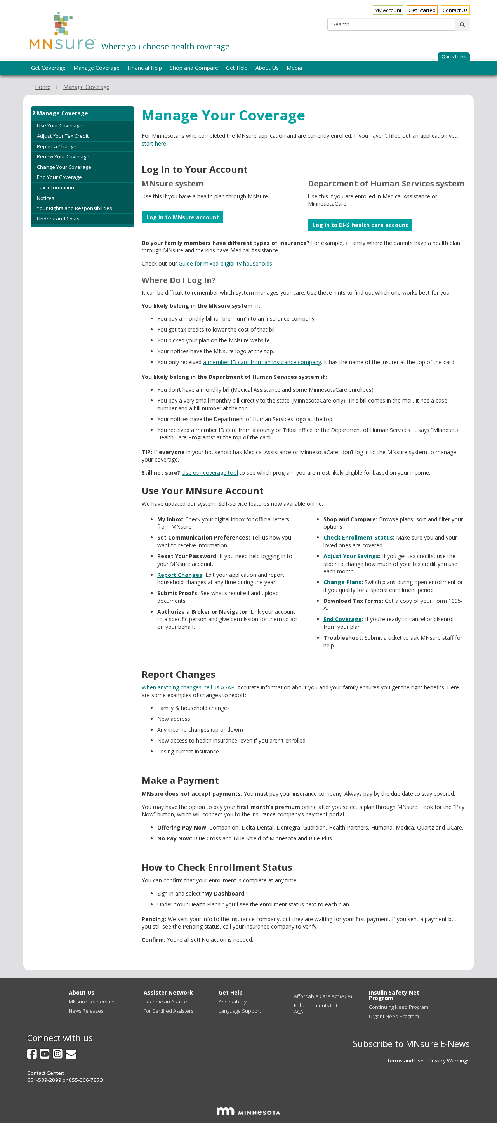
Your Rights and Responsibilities (74, 208)
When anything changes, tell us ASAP (188, 687)
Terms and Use (405, 1060)
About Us (81, 992)
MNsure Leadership (92, 1001)
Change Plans (342, 582)
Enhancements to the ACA (319, 1008)
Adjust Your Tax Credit (63, 135)
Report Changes (179, 574)
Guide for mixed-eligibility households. (226, 263)
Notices (45, 197)
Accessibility (233, 1001)
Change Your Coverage (64, 166)
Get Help (231, 992)
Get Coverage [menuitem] (48, 67)
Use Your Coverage (59, 125)
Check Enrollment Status (358, 537)
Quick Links (453, 56)
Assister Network (168, 992)
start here (154, 143)
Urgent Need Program (394, 1016)
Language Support (240, 1010)
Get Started (422, 10)
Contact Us (455, 10)
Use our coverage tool (210, 472)
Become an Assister (166, 1001)
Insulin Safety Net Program (394, 995)
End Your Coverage (59, 177)
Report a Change (56, 146)
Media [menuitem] (294, 67)
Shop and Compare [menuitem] (194, 67)
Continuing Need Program (398, 1006)
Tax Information (55, 187)
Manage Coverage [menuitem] (96, 67)
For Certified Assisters (168, 1010)
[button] (454, 56)
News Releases (86, 1010)
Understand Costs (58, 218)
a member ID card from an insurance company (262, 362)
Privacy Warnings (449, 1060)
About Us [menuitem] (267, 67)
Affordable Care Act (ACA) (323, 996)
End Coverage (342, 619)
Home (42, 86)
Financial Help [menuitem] (144, 67)
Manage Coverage (86, 86)
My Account (388, 10)
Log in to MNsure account (182, 217)
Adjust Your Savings (351, 556)
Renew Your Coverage (63, 156)
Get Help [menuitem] (237, 67)
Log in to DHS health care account (360, 225)
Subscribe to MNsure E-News (411, 1044)
